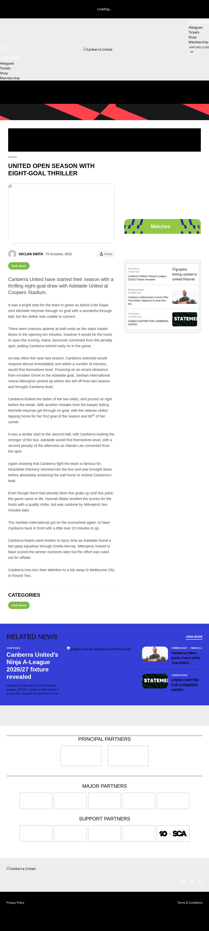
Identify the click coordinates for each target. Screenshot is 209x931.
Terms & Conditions (189, 902)
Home (12, 157)
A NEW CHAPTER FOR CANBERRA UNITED (185, 685)
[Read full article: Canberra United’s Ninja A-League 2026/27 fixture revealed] (184, 274)
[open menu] (3, 49)
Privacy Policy (15, 902)
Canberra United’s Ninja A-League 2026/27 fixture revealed (32, 665)
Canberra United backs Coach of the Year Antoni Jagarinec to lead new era (148, 300)
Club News (18, 265)
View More (194, 636)
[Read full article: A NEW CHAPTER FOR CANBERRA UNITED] (184, 319)
